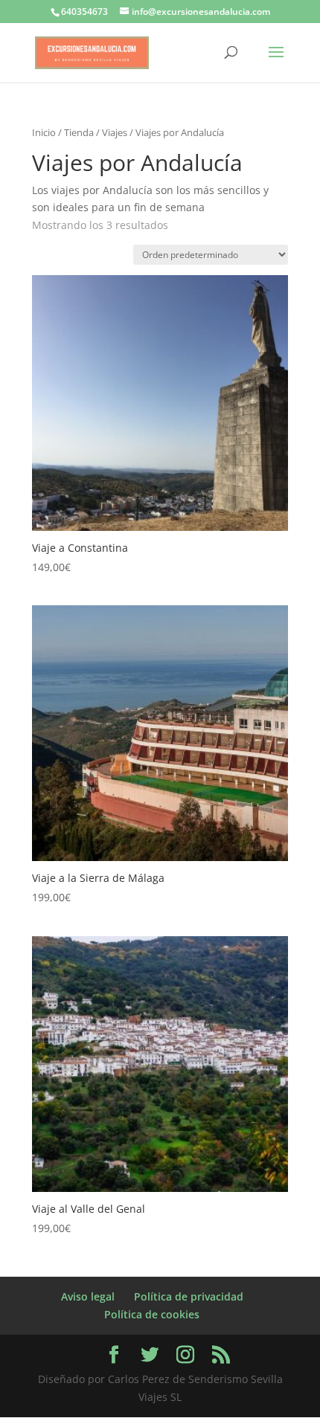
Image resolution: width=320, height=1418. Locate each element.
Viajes (114, 132)
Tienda (79, 132)
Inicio (44, 132)
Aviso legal (88, 1296)
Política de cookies (151, 1314)
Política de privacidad (188, 1296)
